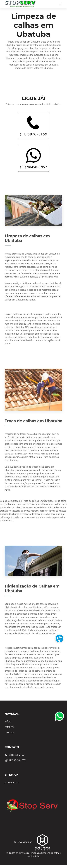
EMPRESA (9, 727)
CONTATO (10, 732)
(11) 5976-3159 (16, 754)
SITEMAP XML (12, 782)
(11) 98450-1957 (17, 760)
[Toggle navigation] (60, 4)
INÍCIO (8, 721)
